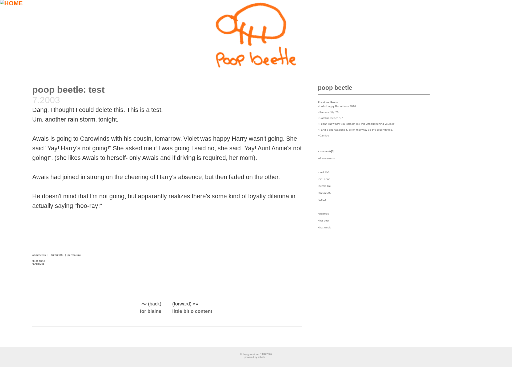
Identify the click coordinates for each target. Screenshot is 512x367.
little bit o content (192, 311)
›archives (323, 213)
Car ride (324, 135)
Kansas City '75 (329, 112)
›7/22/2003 (324, 192)
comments (39, 254)
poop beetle (335, 87)
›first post (323, 220)
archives (39, 263)
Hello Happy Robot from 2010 (337, 106)
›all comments (326, 158)
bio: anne (39, 260)
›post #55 (324, 172)
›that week (324, 227)
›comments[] (326, 151)
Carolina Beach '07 (331, 117)
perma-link (74, 254)
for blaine (150, 311)
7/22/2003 (57, 254)
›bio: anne (324, 179)
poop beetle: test (68, 89)
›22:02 (322, 199)
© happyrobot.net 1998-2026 (256, 354)
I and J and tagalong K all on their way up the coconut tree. (356, 129)
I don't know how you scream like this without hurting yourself (356, 123)
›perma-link (324, 185)
